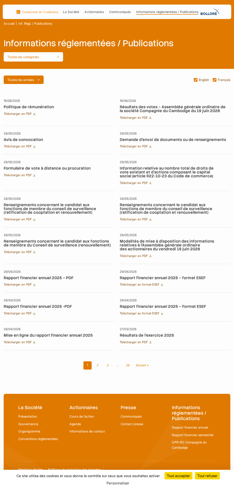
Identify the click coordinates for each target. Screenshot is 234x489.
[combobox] (33, 57)
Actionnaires (94, 12)
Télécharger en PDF (18, 114)
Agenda (75, 424)
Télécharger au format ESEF (140, 284)
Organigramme (29, 431)
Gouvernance (28, 424)
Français (224, 80)
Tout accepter (178, 475)
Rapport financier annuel (190, 427)
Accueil (9, 23)
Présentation (27, 416)
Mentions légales (30, 469)
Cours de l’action (81, 416)
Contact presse (132, 424)
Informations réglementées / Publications (167, 12)
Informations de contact (87, 431)
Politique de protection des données (74, 469)
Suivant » (142, 365)
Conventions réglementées (38, 439)
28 (128, 365)
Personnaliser (117, 483)
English (204, 80)
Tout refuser (207, 475)
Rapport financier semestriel (192, 435)
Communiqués (120, 12)
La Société (71, 12)
